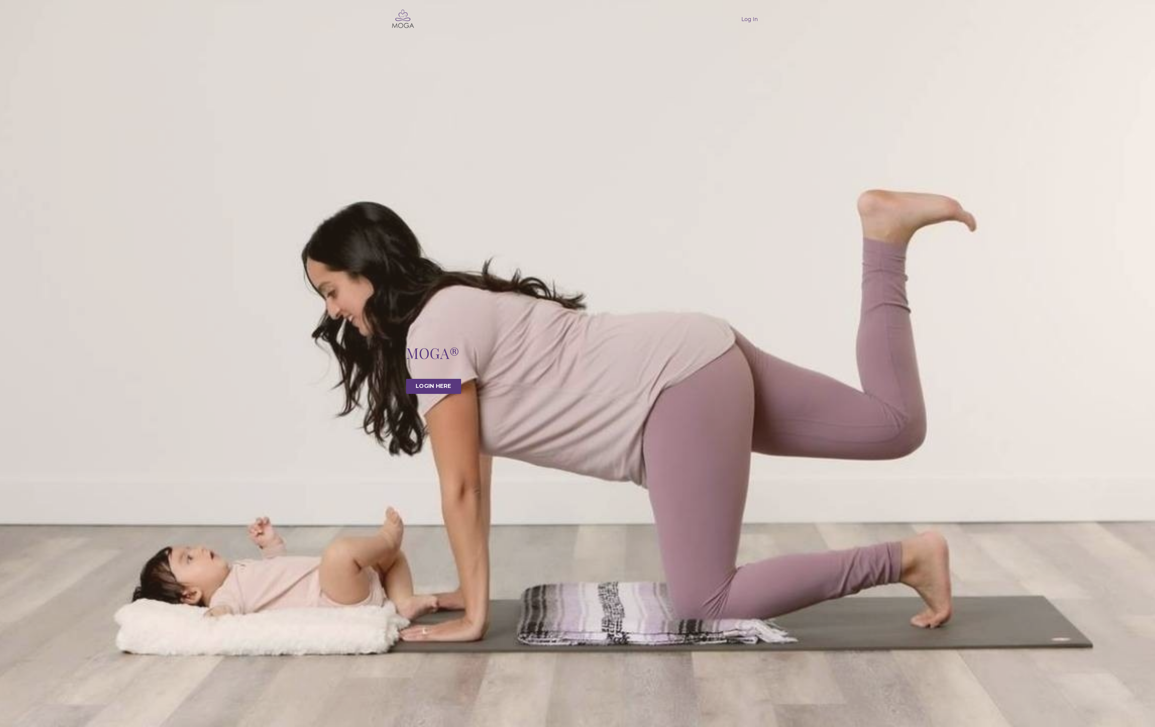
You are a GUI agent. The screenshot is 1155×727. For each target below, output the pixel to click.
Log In (749, 19)
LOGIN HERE (433, 386)
